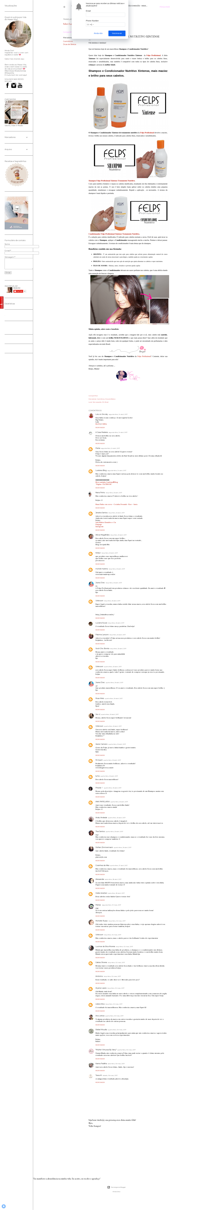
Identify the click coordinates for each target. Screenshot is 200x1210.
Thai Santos (100, 831)
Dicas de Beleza (69, 44)
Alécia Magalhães (102, 535)
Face (130, 504)
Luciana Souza (101, 623)
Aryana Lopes (100, 988)
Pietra (97, 448)
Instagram (99, 526)
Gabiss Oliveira (101, 962)
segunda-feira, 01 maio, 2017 (111, 905)
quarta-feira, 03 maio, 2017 (114, 1016)
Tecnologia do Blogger (118, 1187)
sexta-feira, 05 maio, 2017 (116, 1063)
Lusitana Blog (101, 470)
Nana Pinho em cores (103, 504)
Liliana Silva (100, 1004)
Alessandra (99, 879)
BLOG (98, 424)
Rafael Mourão (101, 1030)
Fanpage (98, 524)
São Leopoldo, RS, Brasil (100, 402)
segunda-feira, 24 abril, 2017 (118, 414)
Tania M (98, 1075)
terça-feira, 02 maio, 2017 (117, 921)
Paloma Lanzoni (102, 635)
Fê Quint (99, 760)
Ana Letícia (99, 1016)
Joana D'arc (100, 583)
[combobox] (90, 24)
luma (97, 776)
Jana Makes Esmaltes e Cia (105, 522)
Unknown (99, 601)
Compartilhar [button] (68, 32)
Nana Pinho (100, 493)
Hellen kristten (101, 893)
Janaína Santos (101, 513)
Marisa (98, 905)
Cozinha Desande (121, 504)
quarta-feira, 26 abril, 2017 (113, 666)
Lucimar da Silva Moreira (105, 946)
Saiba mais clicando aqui (14, 59)
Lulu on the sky (101, 414)
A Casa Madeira (101, 432)
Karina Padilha (101, 1064)
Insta (135, 504)
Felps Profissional (153, 55)
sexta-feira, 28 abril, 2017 (113, 879)
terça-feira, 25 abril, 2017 (114, 492)
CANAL (104, 424)
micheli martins (101, 569)
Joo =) (97, 714)
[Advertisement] (128, 1149)
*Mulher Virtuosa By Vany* (106, 1050)
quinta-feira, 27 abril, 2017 (119, 865)
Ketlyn (98, 553)
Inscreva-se (117, 33)
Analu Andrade (101, 818)
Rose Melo (99, 698)
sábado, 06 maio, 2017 (110, 1075)
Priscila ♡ (99, 788)
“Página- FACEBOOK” (103, 484)
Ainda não (98, 33)
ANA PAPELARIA (102, 802)
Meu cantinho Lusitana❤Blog (106, 482)
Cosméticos (68, 41)
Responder (100, 427)
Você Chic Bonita (102, 648)
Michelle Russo (101, 921)
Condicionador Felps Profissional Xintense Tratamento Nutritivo (114, 234)
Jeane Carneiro (101, 744)
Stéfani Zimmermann (104, 847)
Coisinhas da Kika (102, 865)
